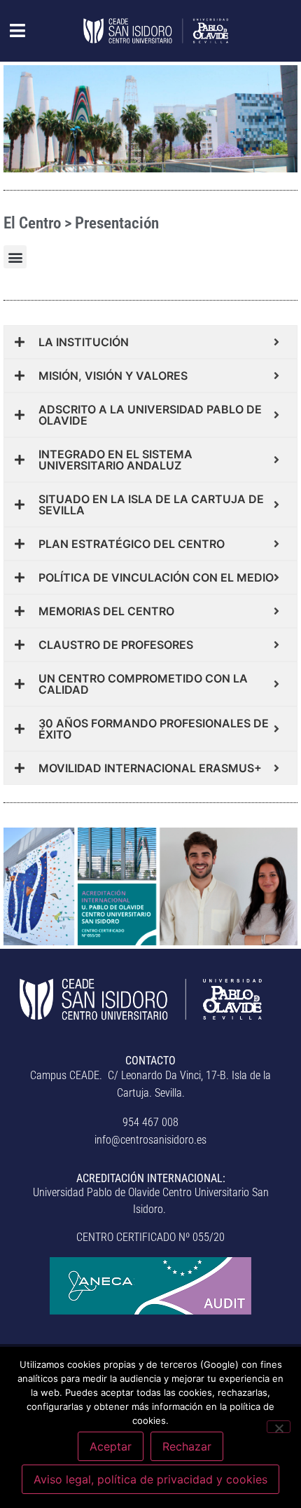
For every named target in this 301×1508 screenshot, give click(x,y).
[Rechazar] (278, 1426)
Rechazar (186, 1446)
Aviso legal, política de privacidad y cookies (150, 1479)
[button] (10, 30)
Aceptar (111, 1446)
